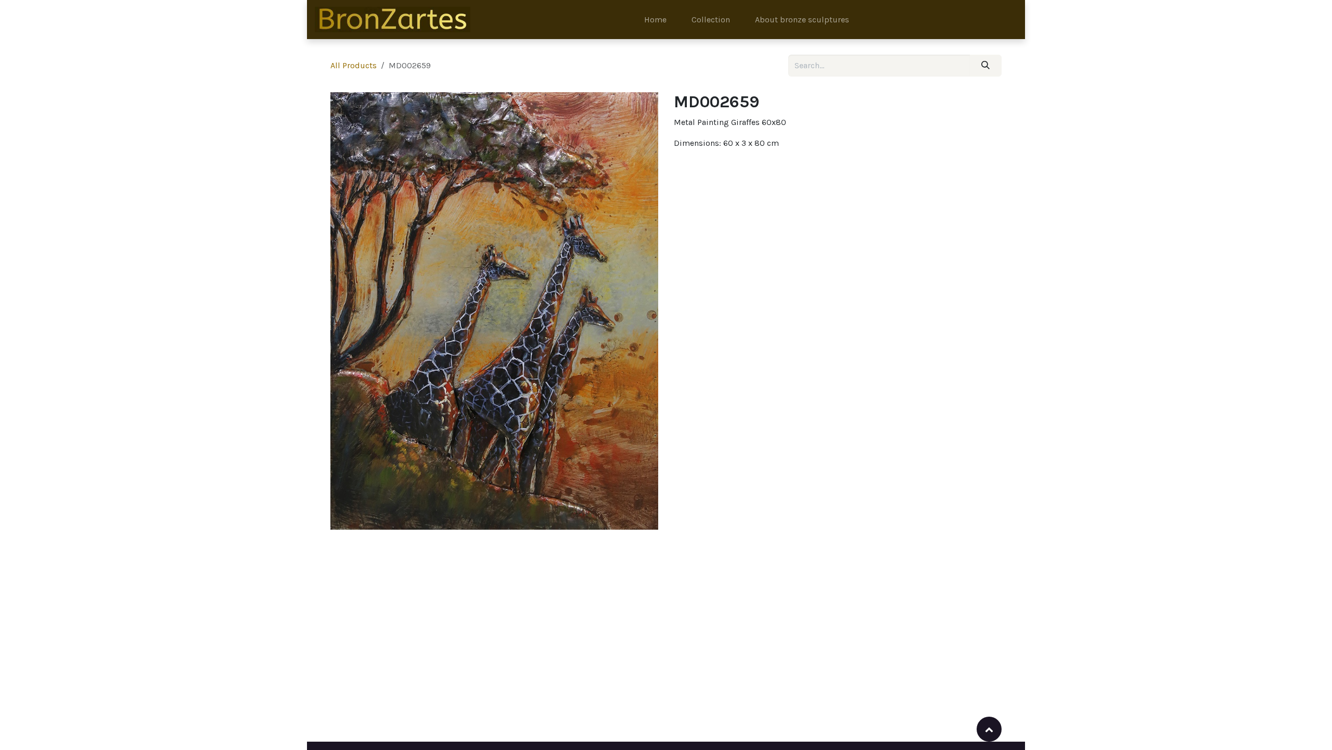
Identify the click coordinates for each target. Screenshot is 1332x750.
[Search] (986, 66)
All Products (353, 65)
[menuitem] (655, 19)
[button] (989, 729)
